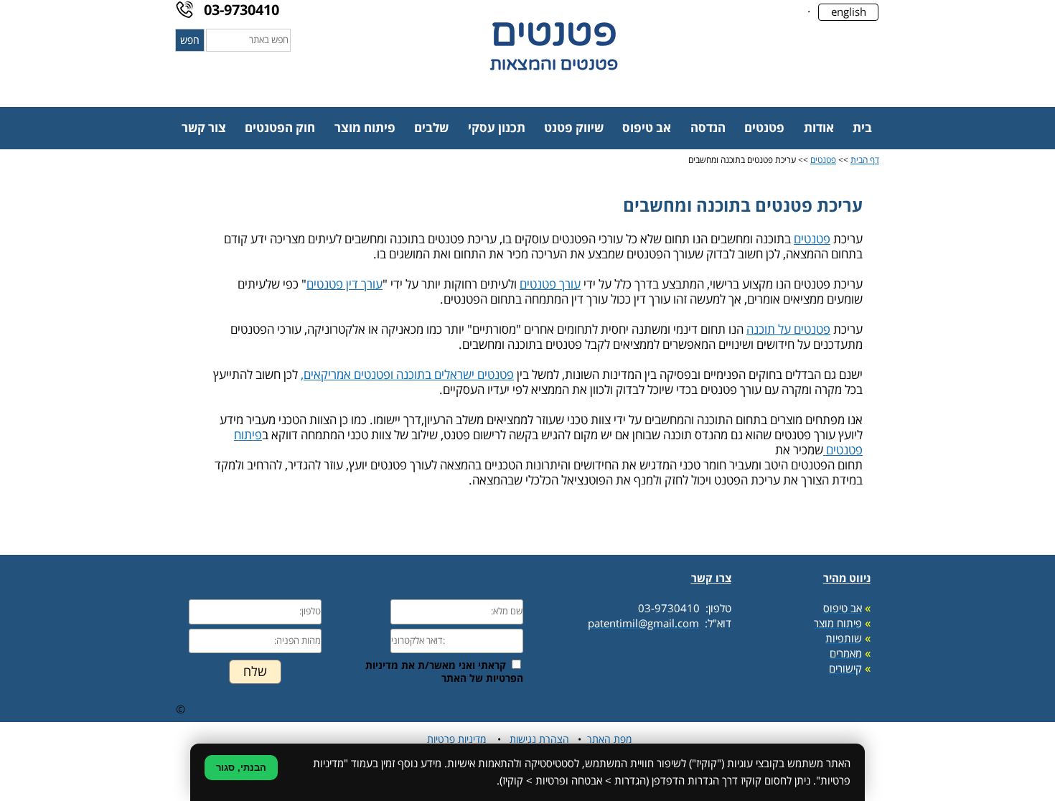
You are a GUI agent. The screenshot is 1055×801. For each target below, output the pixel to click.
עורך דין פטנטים (344, 284)
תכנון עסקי (496, 128)
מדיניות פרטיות (456, 740)
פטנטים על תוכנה (788, 329)
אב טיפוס (646, 128)
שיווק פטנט (574, 128)
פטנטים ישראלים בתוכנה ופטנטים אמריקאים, (407, 375)
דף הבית (864, 160)
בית (862, 128)
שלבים (431, 128)
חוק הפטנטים (280, 128)
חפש (190, 40)
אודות (819, 128)
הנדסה (708, 128)
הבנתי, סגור (241, 767)
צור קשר (204, 128)
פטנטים (764, 128)
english (848, 12)
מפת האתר (609, 740)
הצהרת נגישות (539, 740)
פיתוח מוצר (364, 128)
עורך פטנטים (550, 284)
